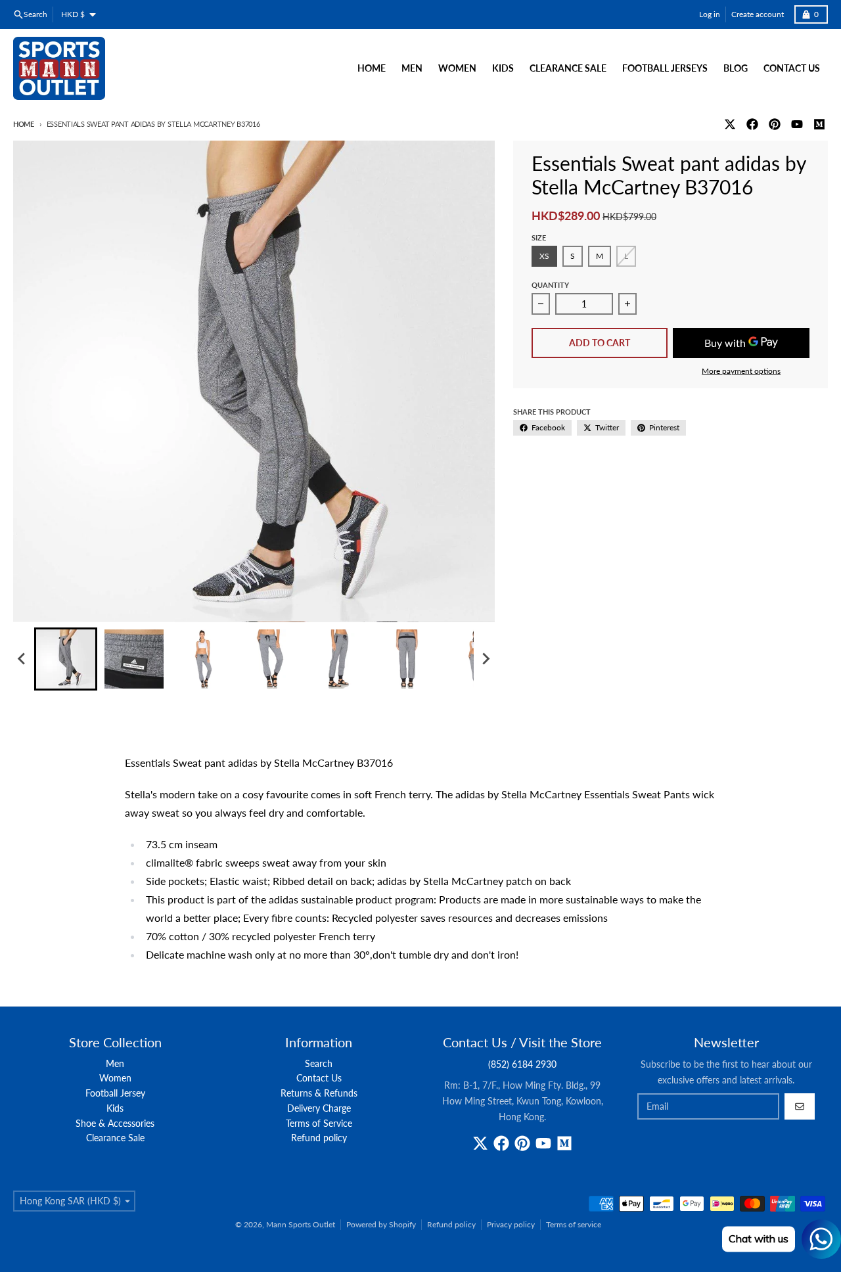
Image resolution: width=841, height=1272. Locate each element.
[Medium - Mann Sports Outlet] (819, 124)
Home (23, 124)
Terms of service (573, 1224)
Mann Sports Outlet (300, 1224)
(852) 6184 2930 (522, 1064)
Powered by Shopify (381, 1224)
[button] (65, 659)
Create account (757, 14)
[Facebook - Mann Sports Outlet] (752, 124)
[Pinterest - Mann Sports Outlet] (774, 124)
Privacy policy (511, 1224)
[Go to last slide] (22, 659)
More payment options (741, 371)
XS (544, 256)
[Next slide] (485, 659)
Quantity (550, 285)
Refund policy (451, 1224)
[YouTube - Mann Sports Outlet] (797, 124)
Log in (709, 14)
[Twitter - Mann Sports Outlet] (730, 124)
